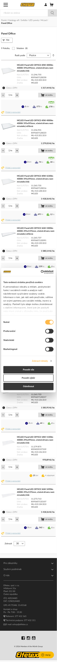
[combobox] (28, 13)
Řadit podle (20, 56)
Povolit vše (28, 369)
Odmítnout (28, 386)
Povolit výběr (28, 378)
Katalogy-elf (14, 20)
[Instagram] (28, 638)
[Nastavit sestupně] (53, 55)
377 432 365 (20, 616)
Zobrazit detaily (40, 361)
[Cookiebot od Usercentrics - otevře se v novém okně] (41, 272)
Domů (4, 20)
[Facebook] (23, 638)
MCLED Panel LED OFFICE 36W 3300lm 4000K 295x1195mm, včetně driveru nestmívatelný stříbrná (36, 231)
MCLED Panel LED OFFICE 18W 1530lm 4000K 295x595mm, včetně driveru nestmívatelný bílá (35, 440)
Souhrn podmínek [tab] (12, 569)
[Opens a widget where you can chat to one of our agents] (46, 655)
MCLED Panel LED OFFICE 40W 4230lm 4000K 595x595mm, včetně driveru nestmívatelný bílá (35, 179)
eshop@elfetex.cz (20, 624)
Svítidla (24, 20)
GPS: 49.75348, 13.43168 (14, 605)
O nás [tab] (6, 575)
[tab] (7, 40)
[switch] (49, 331)
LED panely (34, 20)
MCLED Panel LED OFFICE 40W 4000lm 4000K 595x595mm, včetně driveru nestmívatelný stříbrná (35, 123)
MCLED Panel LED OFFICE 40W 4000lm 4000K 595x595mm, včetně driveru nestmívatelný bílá (35, 68)
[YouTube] (33, 638)
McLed (44, 20)
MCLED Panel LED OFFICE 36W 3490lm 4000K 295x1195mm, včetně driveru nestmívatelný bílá (36, 492)
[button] (11, 112)
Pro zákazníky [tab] (10, 563)
